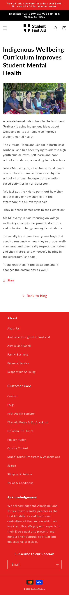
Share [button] (11, 280)
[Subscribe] (57, 564)
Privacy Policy (16, 439)
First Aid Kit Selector (21, 413)
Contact (12, 396)
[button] (5, 28)
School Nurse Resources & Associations (33, 456)
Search (11, 465)
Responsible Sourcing (21, 371)
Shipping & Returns (19, 474)
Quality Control (17, 448)
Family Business (17, 354)
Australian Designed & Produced (28, 337)
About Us (13, 328)
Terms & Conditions (20, 482)
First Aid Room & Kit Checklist (27, 422)
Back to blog (37, 296)
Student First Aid (38, 589)
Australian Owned (19, 345)
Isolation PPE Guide (20, 431)
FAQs (11, 405)
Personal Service (18, 363)
